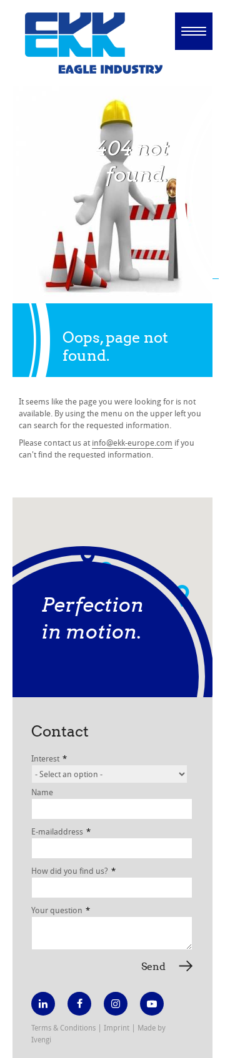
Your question (60, 910)
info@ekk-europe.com (132, 442)
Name (42, 792)
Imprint (116, 1027)
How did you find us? (73, 870)
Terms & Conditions (63, 1027)
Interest (49, 758)
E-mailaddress (61, 831)
